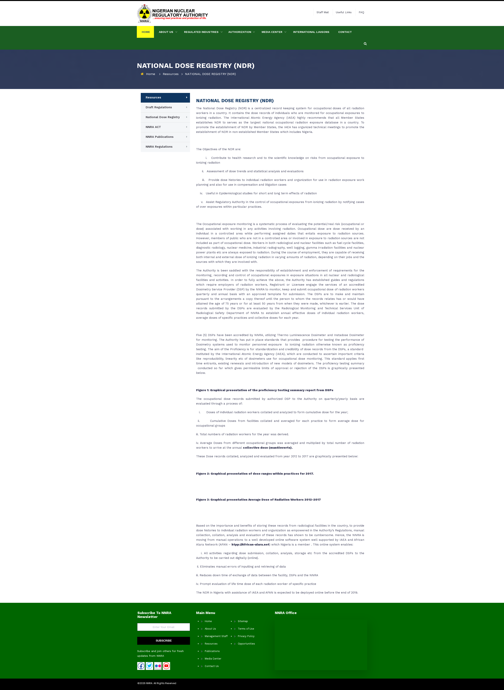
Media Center (272, 31)
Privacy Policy (246, 636)
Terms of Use (246, 628)
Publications (212, 651)
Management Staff (216, 636)
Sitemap (243, 621)
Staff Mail (323, 12)
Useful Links (344, 12)
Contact (345, 31)
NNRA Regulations (159, 146)
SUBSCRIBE (164, 640)
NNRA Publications (159, 137)
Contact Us (212, 666)
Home (146, 31)
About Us (210, 628)
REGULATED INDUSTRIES (201, 31)
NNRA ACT (153, 127)
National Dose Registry (163, 117)
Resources (171, 74)
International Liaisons (311, 31)
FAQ (361, 12)
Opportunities (246, 643)
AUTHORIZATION (239, 31)
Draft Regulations (159, 107)
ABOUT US (166, 31)
